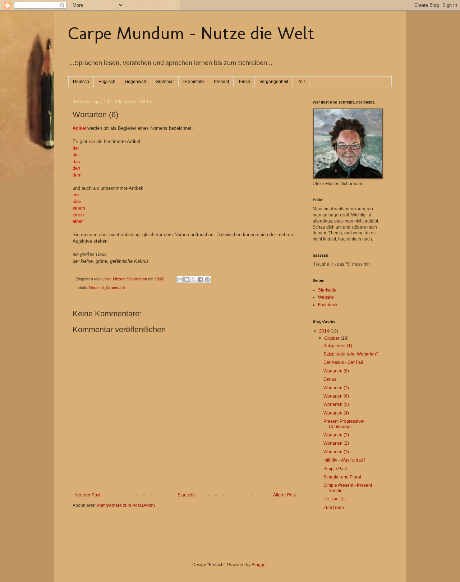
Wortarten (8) (336, 371)
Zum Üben (333, 507)
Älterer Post (284, 495)
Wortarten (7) (336, 387)
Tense (244, 81)
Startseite (187, 495)
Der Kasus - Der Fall (343, 362)
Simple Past (335, 468)
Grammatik (193, 81)
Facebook (327, 304)
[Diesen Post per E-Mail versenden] (180, 279)
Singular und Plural (342, 477)
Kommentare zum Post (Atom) (126, 505)
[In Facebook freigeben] (200, 279)
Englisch (106, 81)
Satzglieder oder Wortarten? (350, 354)
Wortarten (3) (336, 434)
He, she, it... (334, 498)
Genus (329, 379)
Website (326, 297)
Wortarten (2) (336, 443)
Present (221, 81)
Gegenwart (135, 81)
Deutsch (81, 81)
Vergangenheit (273, 81)
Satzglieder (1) (337, 345)
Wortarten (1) (336, 451)
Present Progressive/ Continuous (343, 424)
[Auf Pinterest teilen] (207, 279)
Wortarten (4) (336, 413)
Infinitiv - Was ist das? (344, 460)
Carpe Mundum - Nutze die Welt (191, 33)
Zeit (301, 81)
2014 (324, 331)
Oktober (332, 338)
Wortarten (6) (336, 396)
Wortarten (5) (336, 404)
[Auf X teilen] (193, 279)
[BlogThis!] (186, 279)
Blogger (259, 564)
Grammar (165, 81)
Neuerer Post (87, 495)
